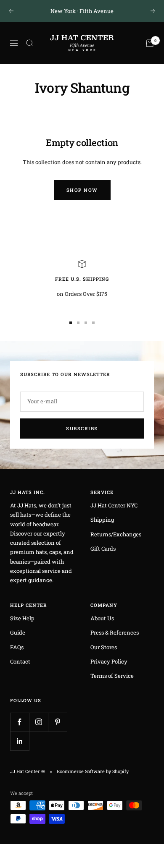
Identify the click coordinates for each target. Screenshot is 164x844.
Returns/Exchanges (115, 534)
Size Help (22, 618)
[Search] (30, 43)
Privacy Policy (108, 661)
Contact (20, 661)
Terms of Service (112, 675)
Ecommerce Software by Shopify (93, 771)
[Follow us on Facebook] (19, 722)
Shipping (102, 519)
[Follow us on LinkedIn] (19, 741)
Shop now (82, 190)
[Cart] (149, 43)
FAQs (17, 647)
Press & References (114, 632)
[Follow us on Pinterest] (57, 722)
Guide (17, 632)
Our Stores (103, 647)
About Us (102, 618)
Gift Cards (103, 548)
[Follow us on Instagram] (38, 722)
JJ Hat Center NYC (114, 505)
